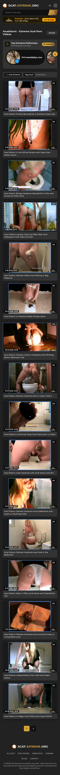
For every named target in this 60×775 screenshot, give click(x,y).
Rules (24, 759)
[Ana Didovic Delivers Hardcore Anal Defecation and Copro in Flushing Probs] (30, 493)
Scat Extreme (14, 75)
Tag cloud (29, 75)
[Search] (53, 12)
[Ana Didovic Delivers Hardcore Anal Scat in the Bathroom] (30, 534)
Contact (34, 759)
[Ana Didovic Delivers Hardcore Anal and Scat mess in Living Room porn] (30, 616)
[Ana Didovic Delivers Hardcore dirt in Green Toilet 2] (30, 378)
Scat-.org (23, 5)
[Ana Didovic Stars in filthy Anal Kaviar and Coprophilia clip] (30, 575)
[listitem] (25, 57)
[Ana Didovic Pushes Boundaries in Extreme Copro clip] (30, 96)
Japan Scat (37, 753)
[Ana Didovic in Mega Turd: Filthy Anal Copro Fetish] (30, 698)
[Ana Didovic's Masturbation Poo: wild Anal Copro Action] (30, 657)
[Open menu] (55, 5)
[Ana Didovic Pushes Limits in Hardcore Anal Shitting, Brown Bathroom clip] (30, 337)
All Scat (11, 753)
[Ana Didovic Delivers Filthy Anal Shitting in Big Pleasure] (30, 257)
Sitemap (49, 753)
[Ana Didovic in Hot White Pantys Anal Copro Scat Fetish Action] (30, 134)
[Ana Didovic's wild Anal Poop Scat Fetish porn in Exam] (30, 416)
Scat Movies (23, 753)
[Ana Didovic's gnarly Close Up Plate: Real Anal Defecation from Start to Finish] (30, 216)
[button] (50, 5)
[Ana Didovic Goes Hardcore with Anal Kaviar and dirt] (30, 455)
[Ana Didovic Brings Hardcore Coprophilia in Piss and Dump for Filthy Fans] (30, 175)
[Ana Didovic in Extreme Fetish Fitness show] (30, 298)
